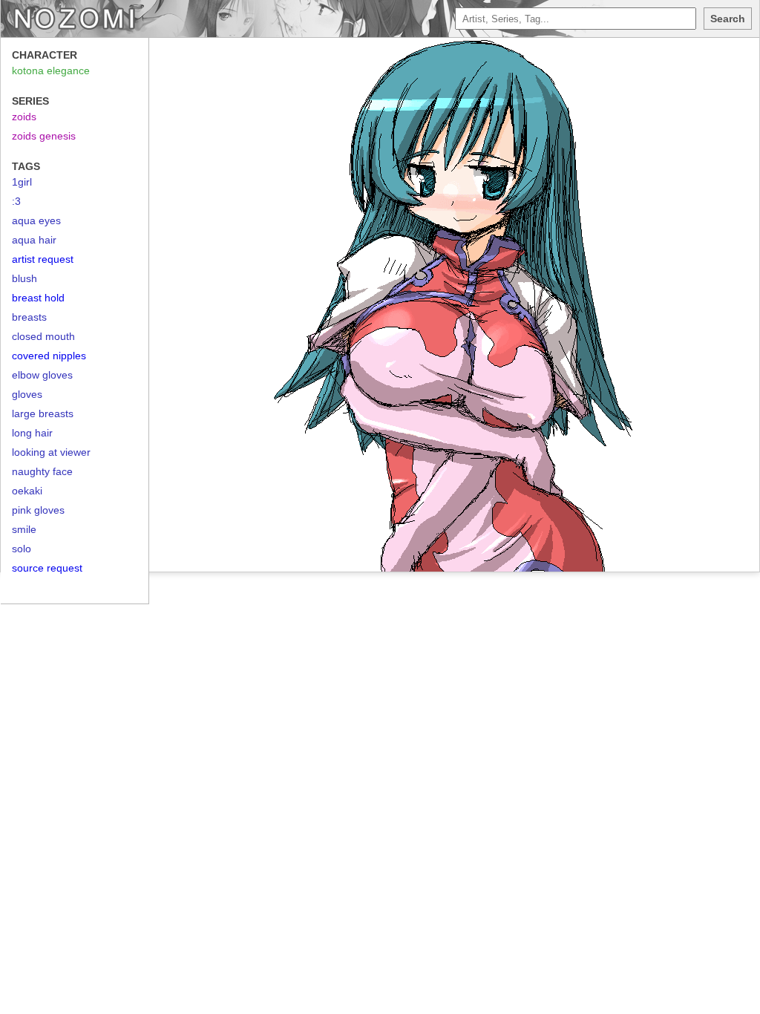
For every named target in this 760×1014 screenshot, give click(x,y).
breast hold (38, 298)
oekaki (27, 491)
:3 (16, 201)
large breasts (42, 413)
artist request (42, 259)
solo (21, 549)
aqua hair (34, 240)
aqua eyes (36, 220)
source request (47, 568)
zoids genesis (44, 136)
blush (24, 278)
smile (24, 529)
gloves (27, 394)
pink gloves (38, 510)
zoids (24, 116)
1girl (22, 182)
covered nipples (49, 356)
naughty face (42, 471)
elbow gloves (42, 375)
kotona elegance (51, 70)
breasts (29, 317)
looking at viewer (51, 452)
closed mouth (43, 336)
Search (727, 18)
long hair (32, 433)
